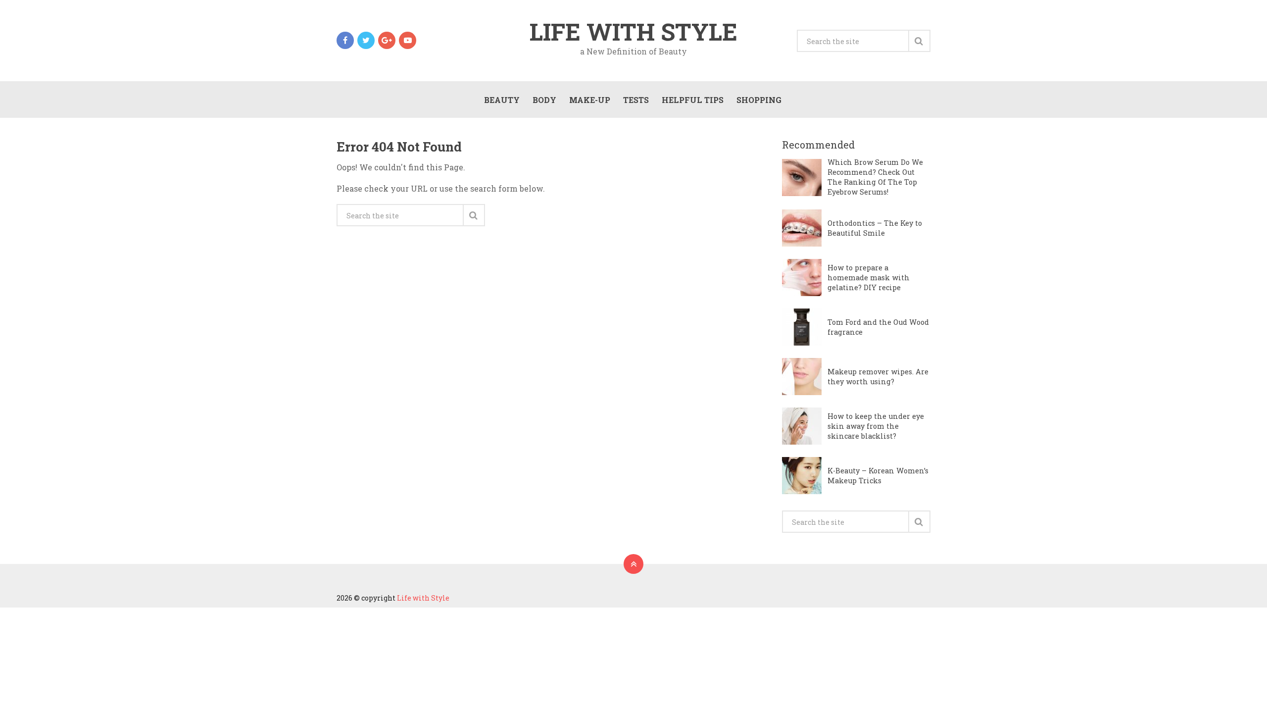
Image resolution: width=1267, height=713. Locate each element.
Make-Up (589, 100)
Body (544, 100)
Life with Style (633, 32)
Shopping (758, 100)
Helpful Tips (693, 100)
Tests (636, 100)
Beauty (502, 100)
